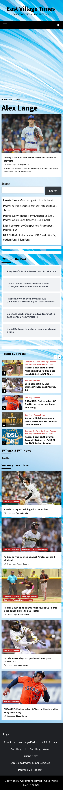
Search (6, 183)
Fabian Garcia (22, 513)
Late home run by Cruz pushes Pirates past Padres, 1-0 (28, 227)
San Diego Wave (40, 749)
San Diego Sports (29, 150)
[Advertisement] (31, 62)
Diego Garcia (23, 614)
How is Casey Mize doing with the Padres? (28, 200)
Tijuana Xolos (30, 756)
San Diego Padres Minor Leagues (39, 364)
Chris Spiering (23, 164)
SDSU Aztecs (49, 742)
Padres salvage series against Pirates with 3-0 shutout (30, 208)
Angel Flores (23, 665)
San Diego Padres (11, 150)
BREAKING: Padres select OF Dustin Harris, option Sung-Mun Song (29, 237)
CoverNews (51, 780)
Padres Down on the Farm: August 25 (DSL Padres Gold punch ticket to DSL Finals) (28, 217)
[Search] (58, 25)
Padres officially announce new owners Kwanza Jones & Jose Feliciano (41, 421)
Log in (6, 734)
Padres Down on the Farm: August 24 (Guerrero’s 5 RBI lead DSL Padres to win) (40, 440)
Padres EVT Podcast (30, 769)
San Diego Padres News (35, 415)
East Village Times (31, 8)
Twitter (6, 458)
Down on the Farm (32, 362)
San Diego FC (19, 749)
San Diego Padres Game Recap (34, 549)
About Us (9, 742)
